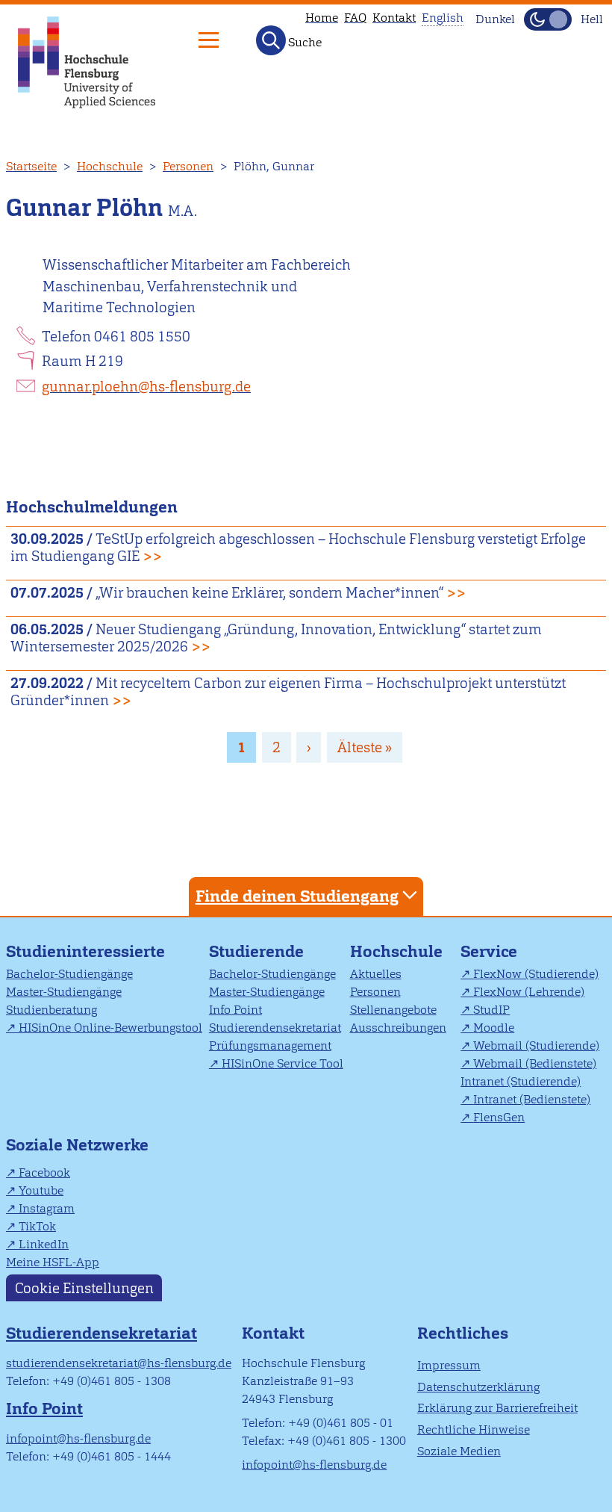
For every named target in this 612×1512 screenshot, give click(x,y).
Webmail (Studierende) (536, 1045)
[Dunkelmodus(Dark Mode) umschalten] (548, 19)
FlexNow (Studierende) (536, 974)
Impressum (449, 1365)
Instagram (47, 1208)
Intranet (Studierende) (520, 1081)
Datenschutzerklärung (478, 1387)
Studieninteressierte (85, 951)
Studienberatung (51, 1009)
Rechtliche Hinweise (473, 1429)
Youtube (41, 1190)
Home (321, 17)
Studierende (256, 951)
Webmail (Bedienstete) (534, 1063)
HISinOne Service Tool (282, 1063)
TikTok (37, 1226)
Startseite (31, 166)
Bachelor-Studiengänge (69, 974)
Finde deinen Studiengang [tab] (297, 896)
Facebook (44, 1172)
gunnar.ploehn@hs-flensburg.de (146, 386)
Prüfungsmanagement (270, 1045)
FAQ (355, 17)
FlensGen (499, 1117)
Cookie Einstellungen (84, 1287)
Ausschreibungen (398, 1027)
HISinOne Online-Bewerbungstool (110, 1027)
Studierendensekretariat (275, 1027)
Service (488, 951)
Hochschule (110, 166)
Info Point (235, 1009)
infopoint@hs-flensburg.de (78, 1438)
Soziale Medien (459, 1451)
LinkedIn (44, 1244)
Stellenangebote (393, 1009)
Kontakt (394, 17)
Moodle (493, 1027)
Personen (188, 166)
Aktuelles (376, 974)
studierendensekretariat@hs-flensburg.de (118, 1363)
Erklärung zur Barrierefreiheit (497, 1408)
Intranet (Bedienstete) (531, 1099)
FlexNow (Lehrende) (528, 992)
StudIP (491, 1009)
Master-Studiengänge (64, 992)
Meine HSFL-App (52, 1262)
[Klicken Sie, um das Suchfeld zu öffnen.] (271, 40)
